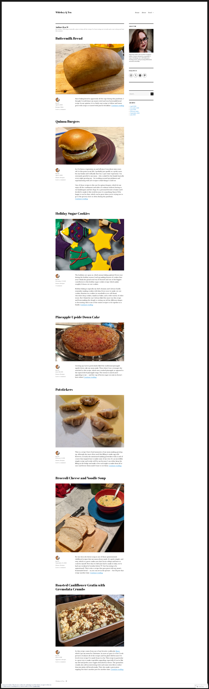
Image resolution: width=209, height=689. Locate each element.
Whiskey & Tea (64, 12)
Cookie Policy (36, 686)
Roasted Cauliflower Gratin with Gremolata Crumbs (80, 587)
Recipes (58, 107)
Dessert (58, 283)
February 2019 (134, 111)
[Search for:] (140, 94)
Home (137, 12)
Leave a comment (61, 109)
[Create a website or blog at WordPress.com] (66, 681)
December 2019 (134, 108)
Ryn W (57, 103)
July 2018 (133, 115)
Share (118, 651)
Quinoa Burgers (68, 121)
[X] (136, 75)
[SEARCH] (152, 93)
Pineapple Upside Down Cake (78, 317)
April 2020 (133, 106)
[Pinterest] (145, 75)
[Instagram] (131, 75)
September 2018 (134, 113)
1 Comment (59, 285)
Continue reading (117, 105)
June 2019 (133, 109)
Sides (61, 107)
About (144, 12)
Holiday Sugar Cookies (73, 213)
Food (150, 12)
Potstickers (64, 389)
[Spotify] (140, 75)
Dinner (58, 177)
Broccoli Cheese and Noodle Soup (81, 478)
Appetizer (58, 659)
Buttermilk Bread (69, 38)
